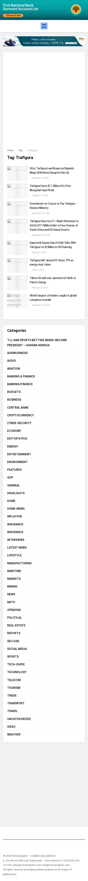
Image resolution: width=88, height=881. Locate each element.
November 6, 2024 (40, 178)
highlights (16, 493)
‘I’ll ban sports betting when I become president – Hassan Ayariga (37, 343)
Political (14, 617)
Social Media (17, 649)
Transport (16, 703)
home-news (16, 508)
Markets (14, 578)
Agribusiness (17, 353)
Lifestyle (14, 555)
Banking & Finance (21, 376)
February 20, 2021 (40, 288)
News (11, 594)
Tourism (13, 687)
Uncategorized (19, 719)
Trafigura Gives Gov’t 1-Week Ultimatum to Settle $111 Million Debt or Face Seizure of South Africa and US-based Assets (54, 225)
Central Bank (17, 407)
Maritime (14, 571)
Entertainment (19, 454)
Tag (20, 150)
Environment (17, 462)
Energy (12, 446)
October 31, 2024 (39, 195)
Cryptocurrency (20, 415)
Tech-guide (16, 664)
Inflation (14, 516)
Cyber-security (19, 423)
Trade (12, 695)
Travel (12, 711)
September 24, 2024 (40, 235)
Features (14, 469)
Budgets (14, 392)
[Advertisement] (44, 102)
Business (14, 399)
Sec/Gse (13, 641)
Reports (13, 633)
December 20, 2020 (40, 305)
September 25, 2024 (40, 213)
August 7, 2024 (38, 252)
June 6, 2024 (37, 270)
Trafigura (32, 150)
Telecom (14, 680)
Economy (14, 430)
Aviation (13, 368)
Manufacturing (19, 563)
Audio (11, 360)
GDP (10, 477)
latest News (17, 547)
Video (11, 726)
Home (10, 150)
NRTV (11, 602)
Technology (16, 672)
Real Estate (16, 625)
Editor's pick (17, 438)
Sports (13, 656)
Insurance (15, 524)
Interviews (15, 539)
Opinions (14, 610)
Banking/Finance (20, 384)
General (13, 485)
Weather (13, 734)
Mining (12, 586)
